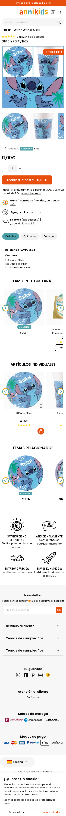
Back (7, 30)
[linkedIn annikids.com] (40, 675)
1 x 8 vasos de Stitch (16, 263)
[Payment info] (33, 742)
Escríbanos (33, 697)
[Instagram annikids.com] (18, 675)
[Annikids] (34, 11)
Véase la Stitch (25, 148)
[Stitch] (24, 323)
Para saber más (31, 193)
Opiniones (29, 236)
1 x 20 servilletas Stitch (17, 267)
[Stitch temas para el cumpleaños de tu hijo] (25, 473)
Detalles (10, 236)
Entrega (49, 236)
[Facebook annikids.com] (26, 675)
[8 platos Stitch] (24, 407)
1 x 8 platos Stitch (14, 260)
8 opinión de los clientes (30, 37)
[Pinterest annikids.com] (33, 675)
